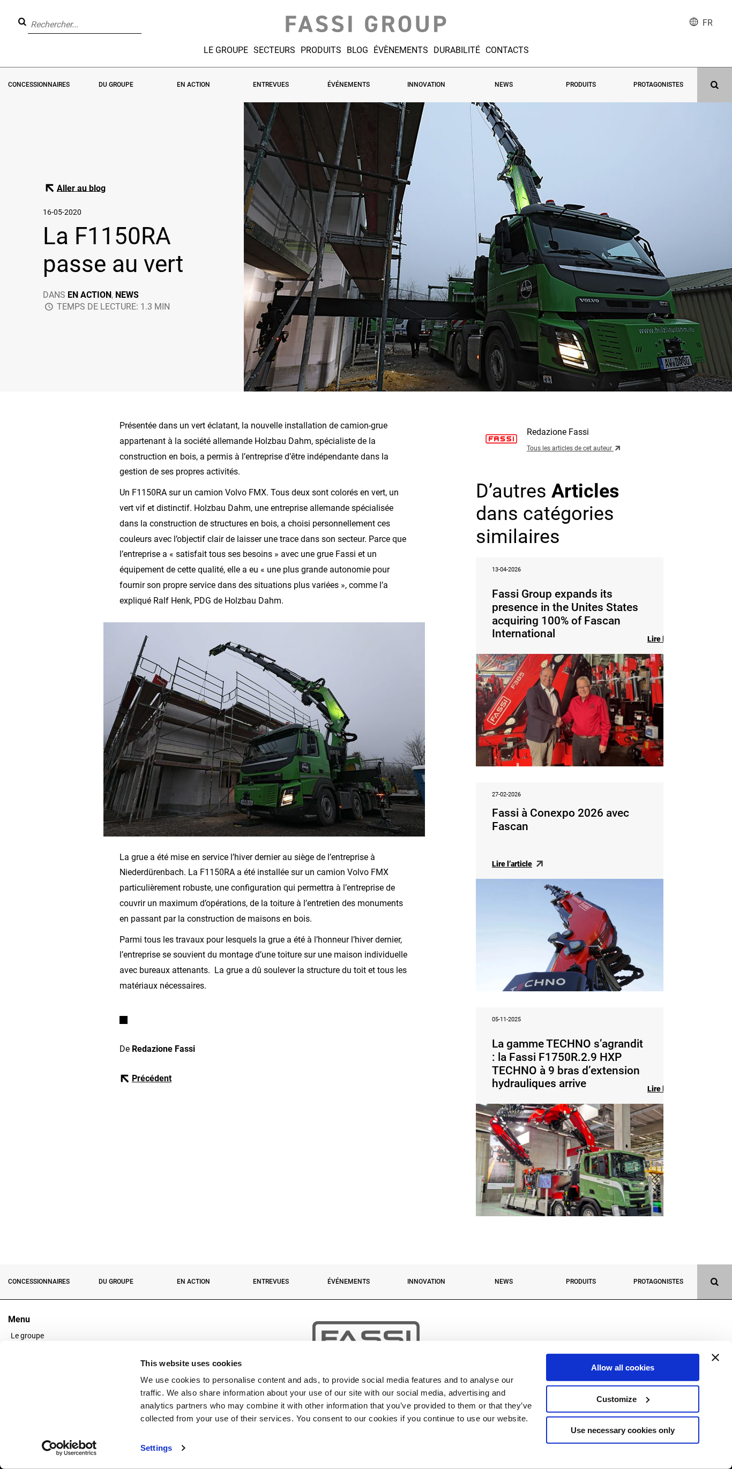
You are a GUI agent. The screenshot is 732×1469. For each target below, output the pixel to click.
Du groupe (116, 84)
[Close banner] (715, 1357)
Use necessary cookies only (623, 1430)
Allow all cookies (622, 1367)
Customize (616, 1398)
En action (193, 84)
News (504, 84)
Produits (321, 50)
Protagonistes (658, 84)
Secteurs (274, 50)
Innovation (426, 84)
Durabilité (457, 50)
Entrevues (271, 84)
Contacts (507, 50)
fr (708, 23)
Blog (357, 50)
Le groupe (226, 50)
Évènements (401, 50)
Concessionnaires (39, 84)
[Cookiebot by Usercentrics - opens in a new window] (69, 1448)
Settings (156, 1447)
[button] (144, 16)
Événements (348, 84)
